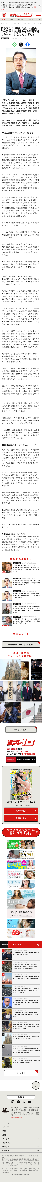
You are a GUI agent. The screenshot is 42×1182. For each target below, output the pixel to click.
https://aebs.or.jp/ (17, 1117)
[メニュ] (38, 14)
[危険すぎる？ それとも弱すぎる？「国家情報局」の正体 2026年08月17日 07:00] (10, 691)
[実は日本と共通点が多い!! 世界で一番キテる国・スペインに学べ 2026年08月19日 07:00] (10, 669)
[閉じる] (40, 6)
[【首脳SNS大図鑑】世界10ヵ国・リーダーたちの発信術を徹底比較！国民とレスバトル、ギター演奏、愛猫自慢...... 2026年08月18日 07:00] (31, 669)
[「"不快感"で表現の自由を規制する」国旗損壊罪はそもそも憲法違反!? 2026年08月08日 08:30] (31, 712)
